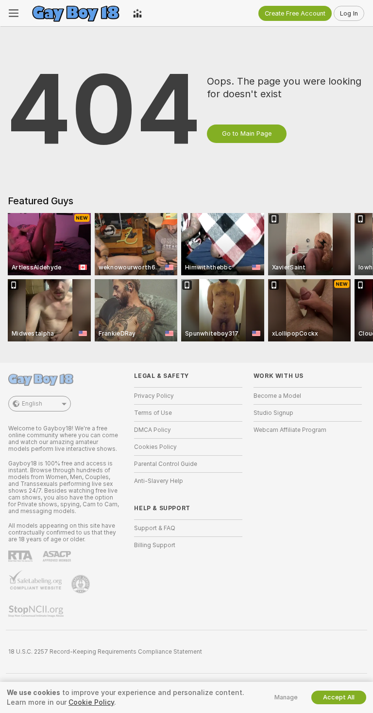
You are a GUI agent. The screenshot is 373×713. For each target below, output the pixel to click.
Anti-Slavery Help (158, 481)
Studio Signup (273, 413)
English (32, 403)
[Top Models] (137, 13)
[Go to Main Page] (75, 13)
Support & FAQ (154, 528)
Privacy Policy (154, 395)
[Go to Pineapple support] (81, 584)
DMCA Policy (152, 430)
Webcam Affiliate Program (290, 430)
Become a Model (277, 395)
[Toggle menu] (13, 13)
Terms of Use (153, 413)
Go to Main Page (246, 133)
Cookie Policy (91, 702)
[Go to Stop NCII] (37, 611)
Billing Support (154, 545)
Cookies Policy (155, 447)
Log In (349, 13)
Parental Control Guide (165, 464)
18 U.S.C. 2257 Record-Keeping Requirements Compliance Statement (105, 651)
